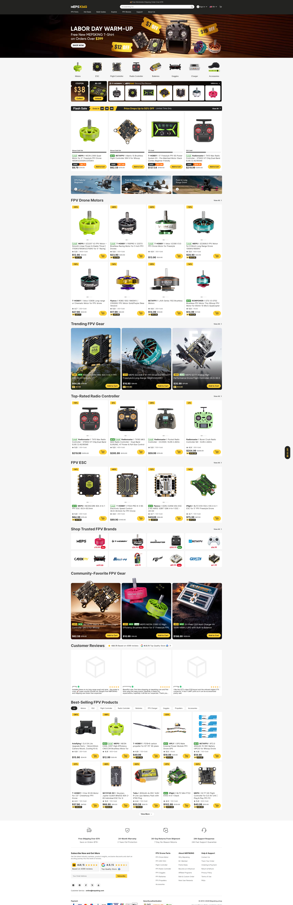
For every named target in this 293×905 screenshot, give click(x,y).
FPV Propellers (161, 880)
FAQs (203, 880)
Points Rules (183, 865)
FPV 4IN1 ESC (161, 861)
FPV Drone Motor (162, 857)
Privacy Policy (206, 873)
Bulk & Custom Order (186, 876)
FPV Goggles (160, 873)
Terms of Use (206, 876)
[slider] (114, 686)
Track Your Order (207, 861)
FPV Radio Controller (163, 869)
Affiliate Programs (185, 873)
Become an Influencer (187, 869)
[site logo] (79, 7)
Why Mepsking (184, 857)
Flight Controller (161, 865)
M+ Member (183, 861)
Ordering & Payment (209, 865)
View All (217, 200)
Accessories (160, 884)
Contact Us (205, 857)
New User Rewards (186, 880)
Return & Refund (207, 869)
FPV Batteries (161, 876)
